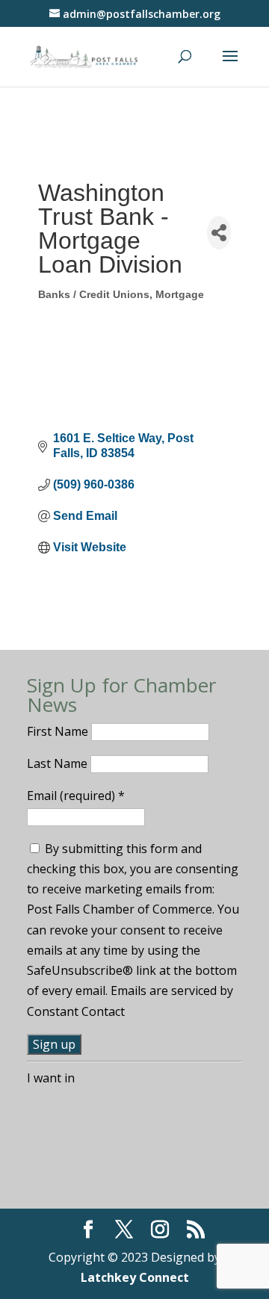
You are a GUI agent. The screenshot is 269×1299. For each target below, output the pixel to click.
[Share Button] (219, 232)
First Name (59, 731)
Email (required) (76, 795)
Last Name (58, 763)
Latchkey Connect (135, 1277)
